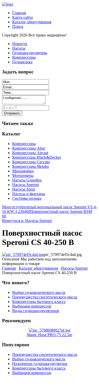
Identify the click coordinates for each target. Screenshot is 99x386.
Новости (19, 44)
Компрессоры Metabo (30, 166)
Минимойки (23, 171)
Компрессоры (24, 57)
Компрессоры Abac (28, 148)
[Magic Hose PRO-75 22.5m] (49, 330)
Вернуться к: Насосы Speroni (27, 220)
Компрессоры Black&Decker (36, 157)
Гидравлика (22, 62)
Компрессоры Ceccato (31, 162)
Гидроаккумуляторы (29, 53)
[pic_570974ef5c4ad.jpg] (23, 254)
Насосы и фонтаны (28, 194)
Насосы (18, 48)
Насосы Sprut (23, 189)
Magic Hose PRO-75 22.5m (49, 335)
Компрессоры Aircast (30, 153)
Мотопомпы (23, 175)
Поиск (17, 26)
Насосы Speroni (25, 184)
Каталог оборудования (31, 22)
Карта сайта (22, 17)
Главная (19, 13)
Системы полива (26, 198)
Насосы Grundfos (27, 180)
